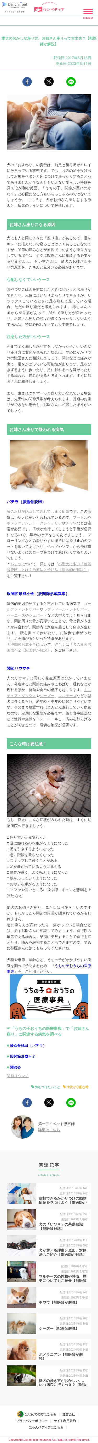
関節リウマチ (19, 668)
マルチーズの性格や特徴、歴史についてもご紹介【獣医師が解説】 (63, 1280)
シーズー (47, 696)
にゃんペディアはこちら (46, 1427)
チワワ (71, 523)
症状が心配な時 (78, 1087)
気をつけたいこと (47, 1087)
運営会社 (68, 1414)
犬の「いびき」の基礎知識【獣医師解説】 (61, 1226)
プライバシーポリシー (32, 1421)
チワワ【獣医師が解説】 (59, 1302)
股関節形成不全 (23, 644)
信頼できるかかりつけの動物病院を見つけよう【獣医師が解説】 (63, 1202)
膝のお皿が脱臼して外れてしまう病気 (38, 511)
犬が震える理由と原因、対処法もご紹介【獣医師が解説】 (63, 1252)
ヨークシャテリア (47, 523)
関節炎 (15, 1067)
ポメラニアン (18, 523)
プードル (80, 517)
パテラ (15, 564)
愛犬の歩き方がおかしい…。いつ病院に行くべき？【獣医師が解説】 (63, 1384)
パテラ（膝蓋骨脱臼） (27, 501)
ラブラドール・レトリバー (66, 609)
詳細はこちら (49, 1130)
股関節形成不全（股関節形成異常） (39, 593)
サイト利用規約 (65, 1421)
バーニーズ (16, 615)
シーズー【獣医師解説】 (59, 1328)
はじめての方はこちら (40, 1414)
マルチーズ (67, 696)
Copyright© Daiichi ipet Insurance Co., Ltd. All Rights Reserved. (49, 1439)
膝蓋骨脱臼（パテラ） (28, 1045)
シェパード (38, 615)
